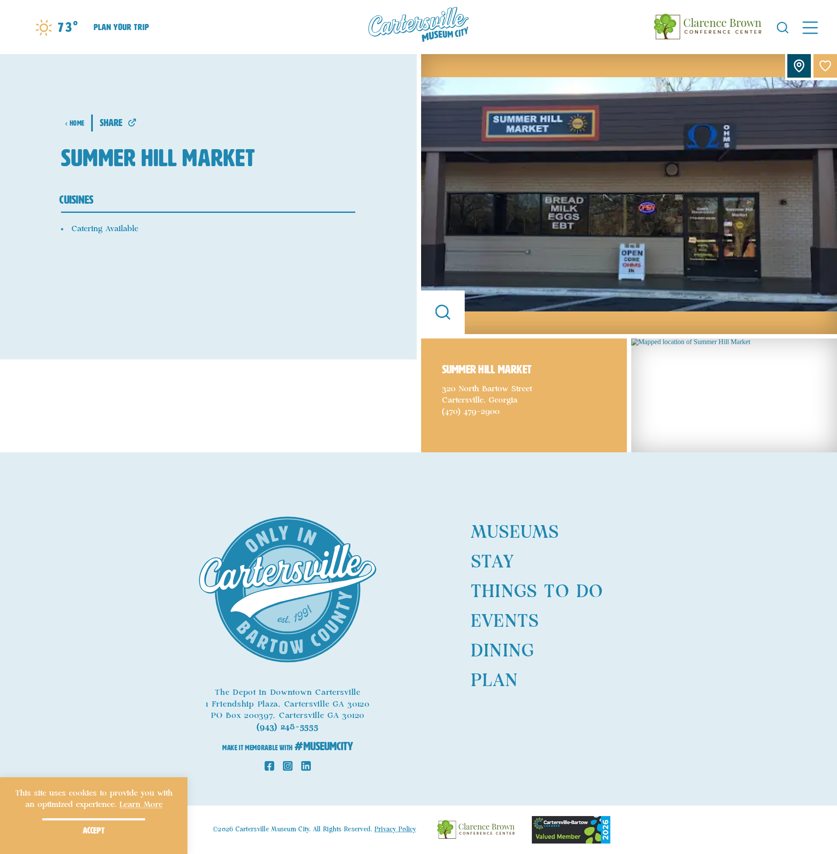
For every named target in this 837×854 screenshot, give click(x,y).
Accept (94, 830)
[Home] (418, 27)
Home (77, 123)
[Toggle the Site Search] (783, 26)
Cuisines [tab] (76, 200)
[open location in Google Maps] (734, 394)
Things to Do (537, 592)
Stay (492, 562)
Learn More (141, 805)
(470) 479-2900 (471, 412)
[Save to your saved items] (825, 65)
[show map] (799, 65)
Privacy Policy (395, 830)
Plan (494, 681)
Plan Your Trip (121, 27)
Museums (515, 532)
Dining (502, 651)
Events (505, 621)
